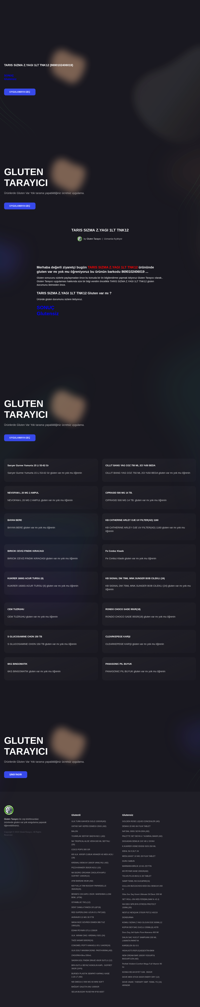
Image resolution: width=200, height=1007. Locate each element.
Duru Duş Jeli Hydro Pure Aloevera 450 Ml (140, 932)
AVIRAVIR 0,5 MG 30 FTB (82, 917)
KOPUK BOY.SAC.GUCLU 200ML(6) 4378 (140, 927)
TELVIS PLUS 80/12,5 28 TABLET (136, 876)
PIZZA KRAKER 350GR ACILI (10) (86, 867)
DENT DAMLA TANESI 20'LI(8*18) (86, 907)
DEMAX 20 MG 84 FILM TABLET (136, 826)
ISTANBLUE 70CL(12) (80, 902)
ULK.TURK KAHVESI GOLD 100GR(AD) (88, 821)
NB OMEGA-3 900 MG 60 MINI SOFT (87, 982)
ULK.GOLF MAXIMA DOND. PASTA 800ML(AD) (91, 950)
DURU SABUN (128, 861)
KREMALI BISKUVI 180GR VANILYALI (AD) (89, 863)
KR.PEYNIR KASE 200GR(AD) (135, 871)
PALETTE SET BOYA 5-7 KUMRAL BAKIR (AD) (142, 836)
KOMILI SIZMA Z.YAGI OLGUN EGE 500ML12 (142, 922)
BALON (74, 831)
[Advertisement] (100, 9)
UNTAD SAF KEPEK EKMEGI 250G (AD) (88, 826)
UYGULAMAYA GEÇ (19, 92)
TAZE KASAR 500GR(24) (82, 940)
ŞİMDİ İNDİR (15, 774)
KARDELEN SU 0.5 (130, 945)
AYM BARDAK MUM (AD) (82, 881)
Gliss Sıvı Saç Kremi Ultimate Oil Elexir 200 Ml (142, 894)
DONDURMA (127, 917)
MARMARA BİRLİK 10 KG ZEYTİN (137, 866)
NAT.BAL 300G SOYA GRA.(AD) (135, 831)
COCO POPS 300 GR (80, 849)
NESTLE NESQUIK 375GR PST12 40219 (140, 912)
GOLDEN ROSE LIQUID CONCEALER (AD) (141, 821)
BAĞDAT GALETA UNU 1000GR (85, 987)
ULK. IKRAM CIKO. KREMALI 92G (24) (88, 935)
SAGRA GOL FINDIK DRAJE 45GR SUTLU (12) (91, 960)
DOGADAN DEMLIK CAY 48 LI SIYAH (138, 841)
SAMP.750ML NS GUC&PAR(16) (136, 881)
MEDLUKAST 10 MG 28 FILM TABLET (139, 856)
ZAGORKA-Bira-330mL (81, 955)
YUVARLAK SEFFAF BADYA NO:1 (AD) (88, 836)
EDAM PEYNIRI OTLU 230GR (84, 930)
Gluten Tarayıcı (94, 239)
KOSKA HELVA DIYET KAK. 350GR (137, 972)
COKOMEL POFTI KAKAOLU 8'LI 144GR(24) (90, 945)
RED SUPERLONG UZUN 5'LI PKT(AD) (88, 912)
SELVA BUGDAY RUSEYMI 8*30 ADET (87, 992)
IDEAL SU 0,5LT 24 (130, 851)
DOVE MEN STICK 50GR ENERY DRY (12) (140, 977)
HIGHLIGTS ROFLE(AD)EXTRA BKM (138, 950)
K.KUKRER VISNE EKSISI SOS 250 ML (139, 846)
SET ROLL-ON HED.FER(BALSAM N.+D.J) (140, 899)
